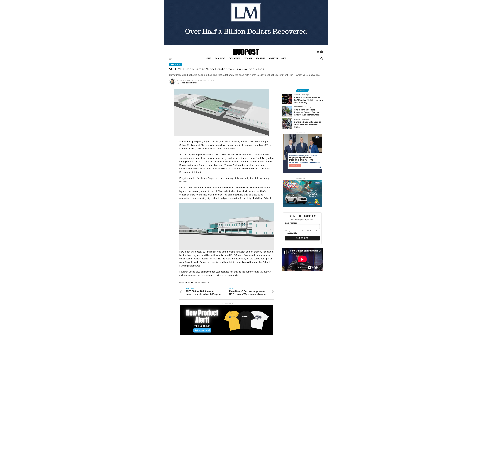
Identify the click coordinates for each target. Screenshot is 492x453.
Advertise (273, 58)
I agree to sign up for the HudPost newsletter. (303, 232)
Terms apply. (292, 233)
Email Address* (291, 223)
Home (208, 58)
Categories (234, 58)
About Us (260, 58)
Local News (219, 58)
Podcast (248, 58)
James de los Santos (188, 83)
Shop (283, 58)
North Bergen (202, 282)
